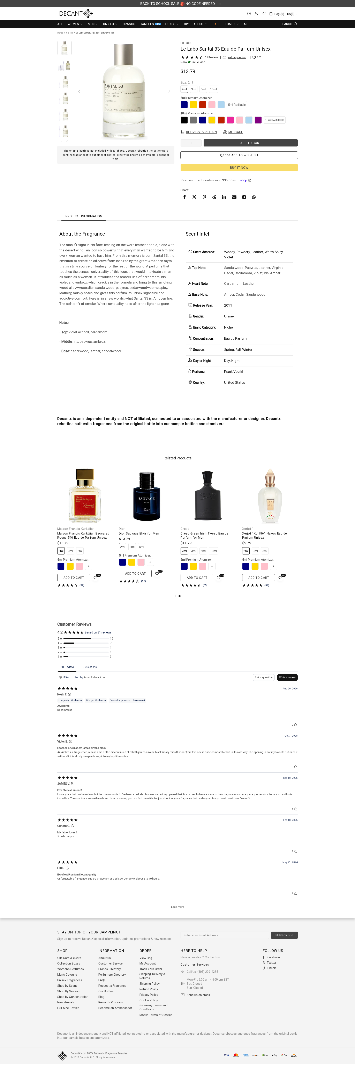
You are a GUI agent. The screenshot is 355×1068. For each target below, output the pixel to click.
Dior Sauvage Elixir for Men (139, 533)
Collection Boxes (68, 963)
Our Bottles (106, 991)
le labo (200, 62)
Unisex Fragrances (69, 980)
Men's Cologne (67, 974)
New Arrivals (65, 1002)
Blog (101, 997)
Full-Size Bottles (68, 1008)
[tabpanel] (208, 531)
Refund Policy (148, 989)
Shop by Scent (67, 986)
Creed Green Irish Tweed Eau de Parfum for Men (204, 535)
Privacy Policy (148, 995)
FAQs (102, 980)
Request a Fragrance (112, 986)
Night (235, 361)
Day (227, 361)
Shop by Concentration (72, 997)
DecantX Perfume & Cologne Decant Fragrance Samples (68, 14)
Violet (228, 257)
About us (104, 958)
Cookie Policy (148, 1000)
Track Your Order (150, 969)
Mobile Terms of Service (155, 1015)
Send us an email (198, 995)
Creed (185, 529)
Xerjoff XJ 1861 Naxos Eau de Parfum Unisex (264, 535)
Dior (122, 529)
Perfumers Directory (112, 974)
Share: (185, 190)
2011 (228, 305)
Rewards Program (110, 1002)
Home (60, 33)
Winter (247, 349)
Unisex (69, 33)
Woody (229, 252)
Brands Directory (109, 969)
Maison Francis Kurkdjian (76, 529)
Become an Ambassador (115, 1008)
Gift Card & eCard (69, 958)
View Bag (145, 958)
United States (234, 382)
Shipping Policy (149, 983)
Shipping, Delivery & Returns (152, 976)
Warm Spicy (274, 252)
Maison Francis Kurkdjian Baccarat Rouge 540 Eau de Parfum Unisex (83, 535)
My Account (147, 963)
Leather (257, 252)
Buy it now (239, 168)
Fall (238, 349)
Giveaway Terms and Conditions (153, 1007)
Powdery (243, 252)
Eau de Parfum (235, 338)
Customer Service (110, 963)
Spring (229, 349)
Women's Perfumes (70, 969)
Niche (228, 327)
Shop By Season (68, 991)
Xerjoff (247, 529)
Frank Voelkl (233, 372)
